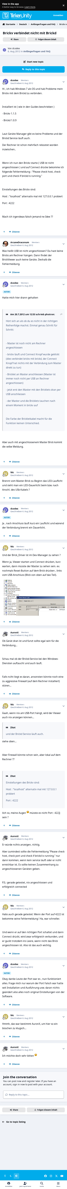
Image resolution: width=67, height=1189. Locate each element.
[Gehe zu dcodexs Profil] (4, 50)
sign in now (19, 1084)
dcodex (16, 48)
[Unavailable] (33, 581)
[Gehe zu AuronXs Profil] (5, 634)
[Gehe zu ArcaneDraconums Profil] (5, 243)
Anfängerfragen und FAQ (36, 51)
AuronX (14, 632)
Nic (12, 472)
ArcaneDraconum (19, 242)
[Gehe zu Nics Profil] (5, 473)
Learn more (6, 5)
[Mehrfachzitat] (4, 231)
